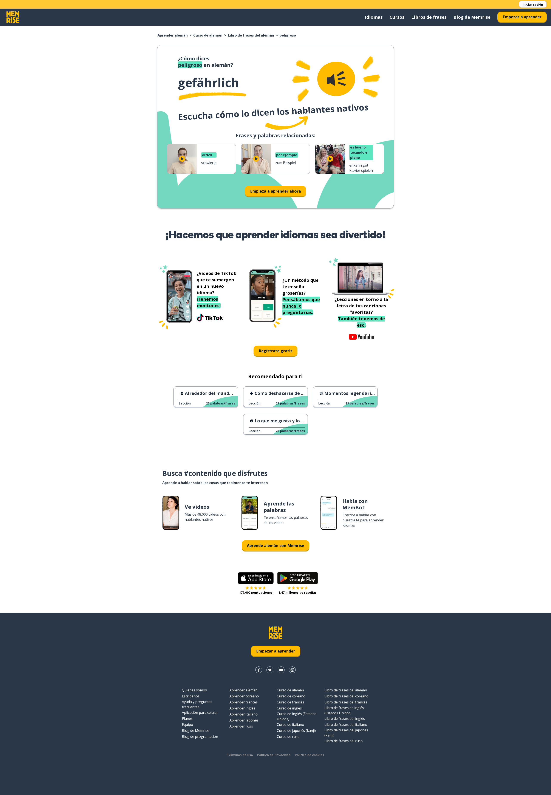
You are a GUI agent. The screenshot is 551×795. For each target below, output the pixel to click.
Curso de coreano (291, 696)
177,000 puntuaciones (255, 592)
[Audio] (336, 79)
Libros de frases (429, 17)
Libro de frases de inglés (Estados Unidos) (344, 710)
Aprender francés (243, 702)
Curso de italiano (290, 724)
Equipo (187, 724)
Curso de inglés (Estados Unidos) (296, 716)
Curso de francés (290, 702)
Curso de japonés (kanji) (296, 730)
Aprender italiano (243, 714)
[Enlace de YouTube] (281, 669)
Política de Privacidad (274, 755)
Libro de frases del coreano (346, 696)
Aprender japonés (243, 720)
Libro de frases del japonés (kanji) (346, 733)
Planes (187, 718)
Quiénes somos (194, 690)
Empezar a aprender (522, 16)
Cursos (397, 17)
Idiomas (374, 17)
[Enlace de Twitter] (269, 669)
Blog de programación (200, 736)
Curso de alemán (207, 35)
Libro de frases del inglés (344, 718)
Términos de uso (240, 755)
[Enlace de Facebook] (258, 669)
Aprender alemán (173, 35)
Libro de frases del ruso (343, 740)
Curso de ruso (288, 736)
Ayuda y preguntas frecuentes (197, 704)
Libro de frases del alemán (251, 35)
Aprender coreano (244, 696)
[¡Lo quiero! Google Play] (297, 578)
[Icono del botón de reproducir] (182, 159)
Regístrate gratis (275, 350)
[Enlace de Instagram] (292, 669)
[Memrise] (13, 17)
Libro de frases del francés (345, 702)
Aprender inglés (242, 708)
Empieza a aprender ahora (275, 191)
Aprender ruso (241, 726)
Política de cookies (309, 755)
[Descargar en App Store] (256, 578)
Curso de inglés (289, 708)
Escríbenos (191, 696)
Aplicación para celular (200, 712)
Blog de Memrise (472, 17)
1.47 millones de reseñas (298, 592)
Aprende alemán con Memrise (275, 545)
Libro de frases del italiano (345, 724)
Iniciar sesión (533, 4)
